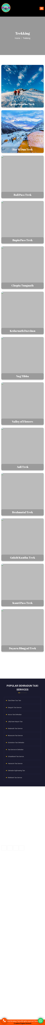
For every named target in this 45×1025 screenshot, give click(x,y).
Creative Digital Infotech (22, 1023)
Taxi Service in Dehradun (15, 749)
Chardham (6, 914)
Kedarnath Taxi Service (15, 728)
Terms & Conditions (9, 884)
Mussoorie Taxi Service (15, 735)
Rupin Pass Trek (8, 964)
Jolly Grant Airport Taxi (15, 721)
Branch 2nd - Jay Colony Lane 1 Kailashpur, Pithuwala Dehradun (24, 994)
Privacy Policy (7, 880)
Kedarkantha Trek (9, 953)
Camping (6, 903)
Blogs (5, 872)
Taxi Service (7, 918)
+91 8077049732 (11, 1011)
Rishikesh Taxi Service (15, 777)
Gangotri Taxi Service (14, 707)
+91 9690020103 (11, 1006)
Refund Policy (7, 888)
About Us (6, 865)
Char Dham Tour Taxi (14, 700)
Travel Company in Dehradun (13, 937)
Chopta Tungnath (9, 968)
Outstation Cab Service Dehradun (14, 934)
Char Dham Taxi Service (11, 930)
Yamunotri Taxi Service (15, 763)
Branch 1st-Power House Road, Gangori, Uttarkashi (23, 988)
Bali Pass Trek (8, 960)
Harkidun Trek (7, 957)
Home (17, 38)
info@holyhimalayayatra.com (16, 1001)
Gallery (5, 868)
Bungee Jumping (9, 911)
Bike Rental (7, 922)
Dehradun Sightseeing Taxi (16, 770)
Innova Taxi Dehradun (15, 714)
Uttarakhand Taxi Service (16, 756)
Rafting (5, 907)
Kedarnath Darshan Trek (11, 972)
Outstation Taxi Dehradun (16, 742)
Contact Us (6, 876)
